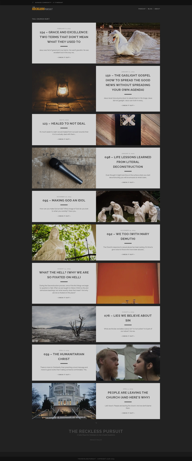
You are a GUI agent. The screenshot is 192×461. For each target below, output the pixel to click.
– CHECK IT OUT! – (64, 57)
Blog (150, 9)
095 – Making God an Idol (64, 200)
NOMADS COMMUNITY (43, 2)
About (157, 9)
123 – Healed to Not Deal (64, 123)
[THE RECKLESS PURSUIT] (42, 9)
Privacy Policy (96, 440)
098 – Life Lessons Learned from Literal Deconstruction (128, 161)
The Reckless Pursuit (96, 431)
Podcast (142, 9)
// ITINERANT (58, 2)
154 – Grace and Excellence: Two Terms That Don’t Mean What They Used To (64, 37)
